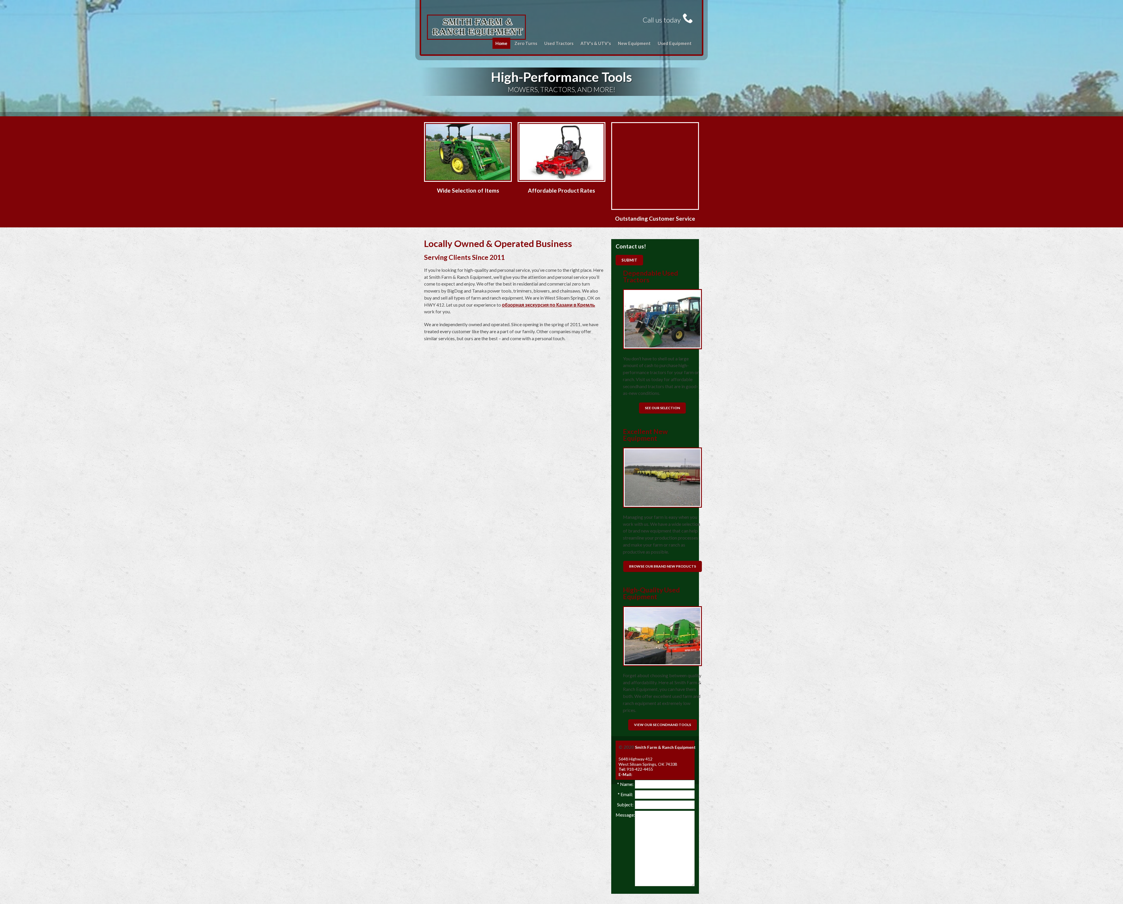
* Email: (625, 794)
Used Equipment (675, 43)
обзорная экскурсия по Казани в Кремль (548, 304)
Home (501, 43)
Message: (625, 814)
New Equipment (634, 43)
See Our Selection (662, 408)
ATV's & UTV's (596, 43)
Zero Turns (525, 43)
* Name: (625, 784)
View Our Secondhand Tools (662, 724)
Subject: (625, 804)
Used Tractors (558, 43)
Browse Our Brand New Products (662, 566)
